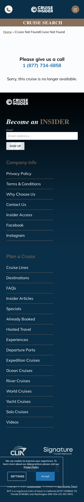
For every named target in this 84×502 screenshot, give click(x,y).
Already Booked (20, 319)
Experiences (17, 339)
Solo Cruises (17, 411)
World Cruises (19, 391)
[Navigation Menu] (75, 9)
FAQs (11, 288)
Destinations (17, 277)
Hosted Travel (18, 329)
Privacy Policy (18, 173)
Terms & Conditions (23, 183)
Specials (13, 308)
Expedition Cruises (23, 360)
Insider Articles (19, 298)
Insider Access (19, 214)
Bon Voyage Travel (67, 486)
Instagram (15, 235)
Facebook (14, 225)
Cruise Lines (17, 267)
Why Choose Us (20, 194)
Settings (17, 476)
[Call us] (9, 9)
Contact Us (16, 204)
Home (7, 32)
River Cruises (18, 380)
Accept (45, 476)
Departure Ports (20, 349)
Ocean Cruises (19, 370)
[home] (42, 9)
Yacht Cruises (18, 401)
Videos (12, 422)
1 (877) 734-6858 (42, 65)
